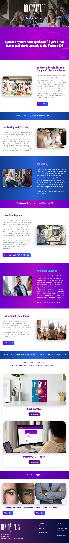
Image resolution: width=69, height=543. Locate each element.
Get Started (42, 104)
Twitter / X (42, 528)
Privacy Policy (43, 532)
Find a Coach (8, 343)
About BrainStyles (62, 528)
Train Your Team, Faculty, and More (16, 255)
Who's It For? (60, 530)
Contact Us (60, 526)
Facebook (42, 526)
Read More (7, 513)
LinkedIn (41, 523)
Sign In (59, 523)
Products (59, 533)
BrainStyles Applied (62, 535)
